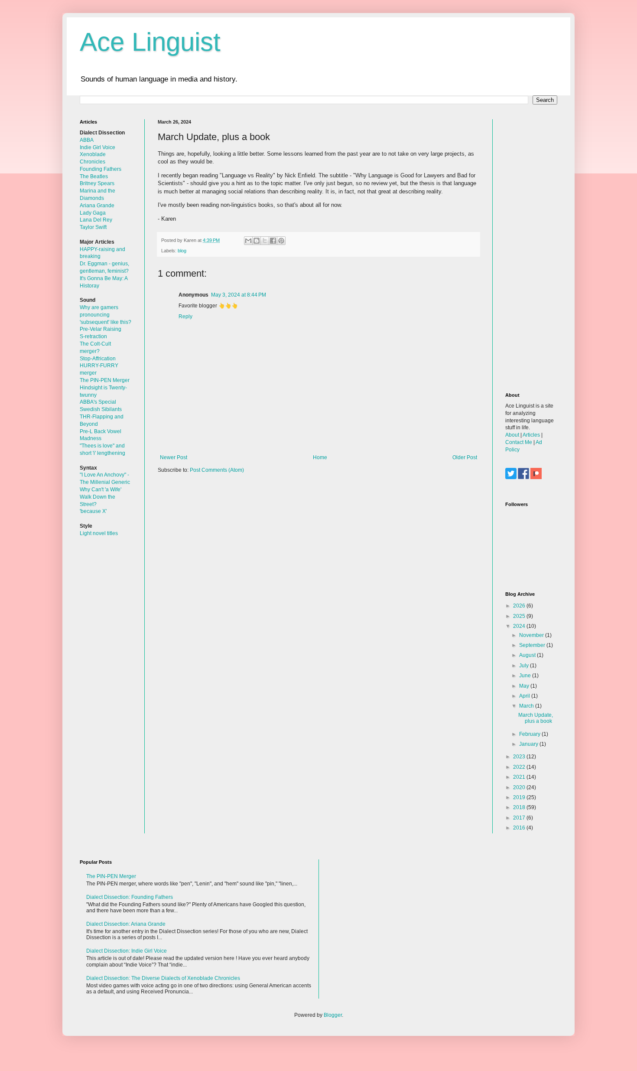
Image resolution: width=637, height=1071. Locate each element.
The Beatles (94, 176)
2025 (519, 616)
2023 (519, 757)
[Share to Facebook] (273, 240)
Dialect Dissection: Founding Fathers (129, 897)
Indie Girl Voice (97, 147)
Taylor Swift (93, 227)
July (524, 666)
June (525, 676)
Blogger (333, 1015)
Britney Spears (97, 183)
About (512, 435)
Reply (185, 316)
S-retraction (93, 336)
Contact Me (518, 442)
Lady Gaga (93, 213)
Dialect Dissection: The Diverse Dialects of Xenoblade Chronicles (163, 978)
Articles (531, 435)
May (524, 686)
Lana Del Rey (96, 220)
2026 (519, 606)
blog (182, 250)
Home (320, 457)
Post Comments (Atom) (217, 470)
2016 (519, 828)
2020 (519, 787)
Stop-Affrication (98, 359)
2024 (519, 626)
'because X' (93, 511)
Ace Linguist (150, 41)
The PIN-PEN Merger (105, 380)
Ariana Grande (97, 205)
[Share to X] (264, 240)
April (525, 696)
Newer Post (173, 457)
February (530, 734)
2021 (519, 777)
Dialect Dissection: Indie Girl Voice (126, 951)
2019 (519, 797)
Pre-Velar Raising (100, 329)
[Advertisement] (531, 249)
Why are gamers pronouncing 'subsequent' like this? (105, 314)
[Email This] (248, 240)
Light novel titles (99, 533)
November (532, 635)
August (528, 655)
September (532, 645)
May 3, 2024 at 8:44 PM (238, 295)
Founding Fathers (100, 169)
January (529, 744)
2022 (519, 767)
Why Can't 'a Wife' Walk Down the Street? (100, 497)
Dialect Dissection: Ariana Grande (126, 924)
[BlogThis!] (256, 240)
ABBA (87, 140)
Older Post (464, 457)
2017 (519, 818)
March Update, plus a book (535, 718)
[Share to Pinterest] (281, 240)
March (527, 706)
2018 (519, 807)
